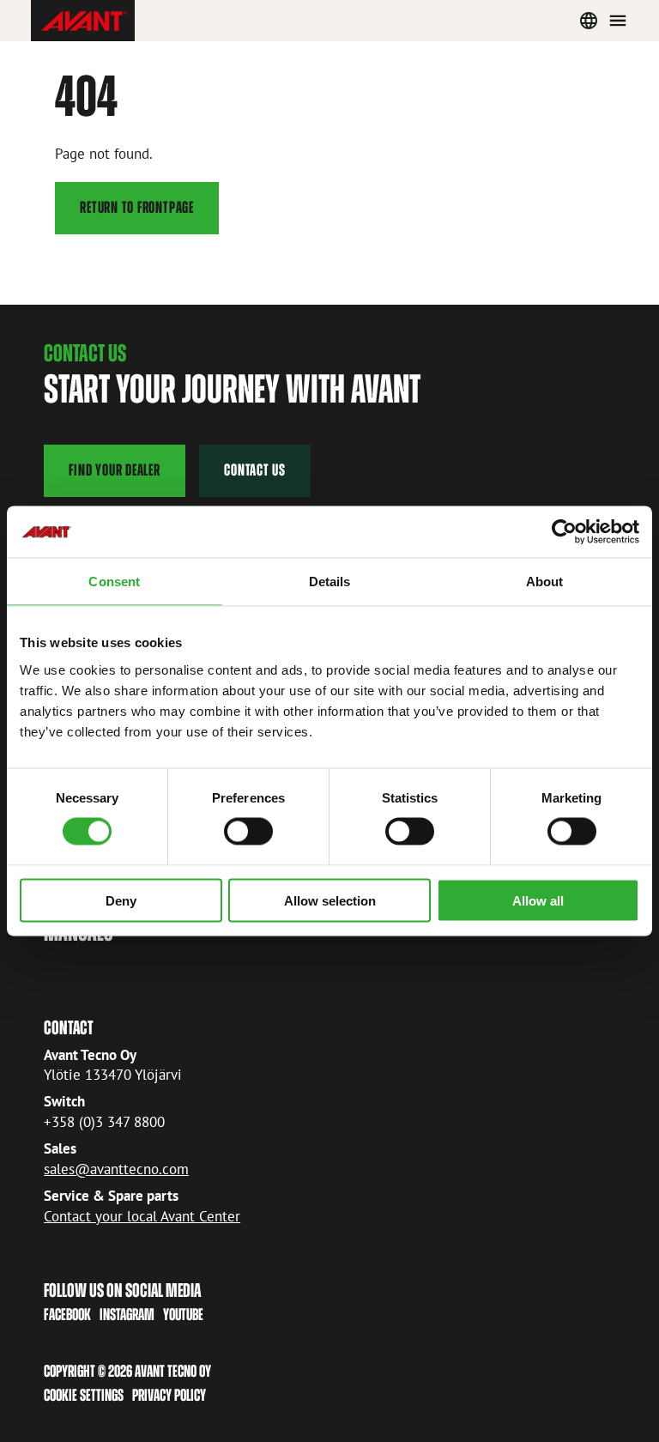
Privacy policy (169, 1395)
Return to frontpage (137, 207)
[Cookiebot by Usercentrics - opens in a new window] (564, 532)
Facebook (67, 1315)
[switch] (248, 831)
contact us (255, 470)
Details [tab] (330, 581)
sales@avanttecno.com (116, 1169)
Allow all (538, 900)
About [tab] (545, 581)
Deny (121, 900)
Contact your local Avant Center (142, 1216)
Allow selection (330, 900)
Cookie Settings (84, 1395)
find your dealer (114, 470)
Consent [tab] (114, 581)
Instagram (127, 1315)
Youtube (183, 1315)
